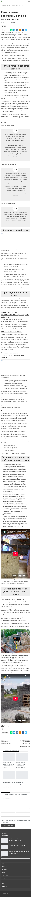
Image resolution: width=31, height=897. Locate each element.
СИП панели (6, 880)
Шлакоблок (5, 875)
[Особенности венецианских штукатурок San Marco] (22, 775)
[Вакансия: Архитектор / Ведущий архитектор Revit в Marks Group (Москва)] (4, 847)
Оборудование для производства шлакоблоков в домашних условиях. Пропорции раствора (24, 743)
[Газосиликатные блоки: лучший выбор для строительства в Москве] (9, 757)
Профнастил (6, 883)
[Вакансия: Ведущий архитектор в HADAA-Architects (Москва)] (4, 853)
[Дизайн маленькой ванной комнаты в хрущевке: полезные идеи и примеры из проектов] (4, 840)
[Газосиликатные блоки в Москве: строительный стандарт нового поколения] (22, 757)
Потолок (5, 866)
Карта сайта (4, 833)
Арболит (6, 726)
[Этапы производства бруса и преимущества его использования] (9, 775)
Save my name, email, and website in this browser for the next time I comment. (16, 821)
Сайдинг (5, 869)
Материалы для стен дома (1, 9)
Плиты (4, 863)
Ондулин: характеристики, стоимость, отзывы (6, 742)
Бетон (4, 872)
